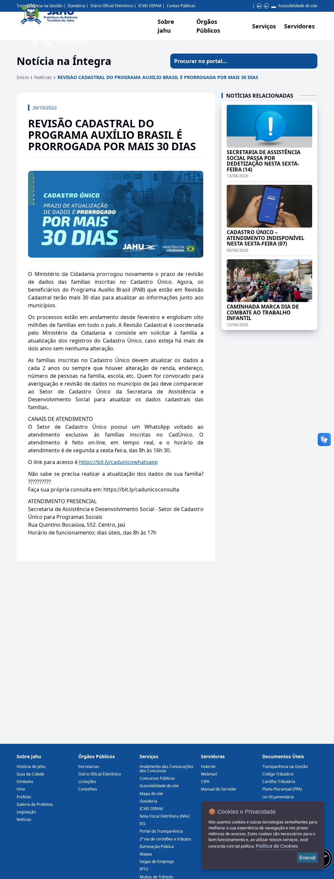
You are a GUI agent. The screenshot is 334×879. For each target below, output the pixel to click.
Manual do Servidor (218, 789)
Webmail (209, 774)
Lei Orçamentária (278, 797)
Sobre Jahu (166, 26)
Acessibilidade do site (297, 5)
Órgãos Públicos (96, 756)
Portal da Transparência (161, 831)
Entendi (307, 857)
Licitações (87, 781)
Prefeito (24, 797)
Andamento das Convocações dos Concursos (166, 769)
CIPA (205, 781)
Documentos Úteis (283, 756)
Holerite (208, 766)
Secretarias (88, 766)
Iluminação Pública (157, 846)
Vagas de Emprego (157, 861)
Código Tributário (278, 774)
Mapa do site (151, 793)
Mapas (146, 854)
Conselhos (87, 789)
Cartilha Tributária (278, 781)
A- (266, 6)
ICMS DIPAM (151, 808)
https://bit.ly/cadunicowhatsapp (118, 462)
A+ (259, 6)
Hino (21, 789)
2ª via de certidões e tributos (165, 839)
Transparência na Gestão (285, 766)
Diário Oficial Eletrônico (99, 774)
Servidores (213, 756)
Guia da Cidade (30, 774)
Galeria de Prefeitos (35, 804)
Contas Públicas (181, 5)
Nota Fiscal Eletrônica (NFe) (165, 816)
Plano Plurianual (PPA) (282, 789)
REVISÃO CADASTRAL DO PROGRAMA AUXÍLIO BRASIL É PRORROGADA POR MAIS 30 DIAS (157, 77)
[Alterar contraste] (273, 7)
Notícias (43, 77)
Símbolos (25, 781)
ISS (142, 823)
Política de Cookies (277, 845)
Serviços (264, 26)
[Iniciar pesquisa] (309, 61)
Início (23, 77)
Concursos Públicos (157, 778)
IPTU (144, 869)
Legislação (26, 812)
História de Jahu (31, 766)
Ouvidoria (148, 801)
